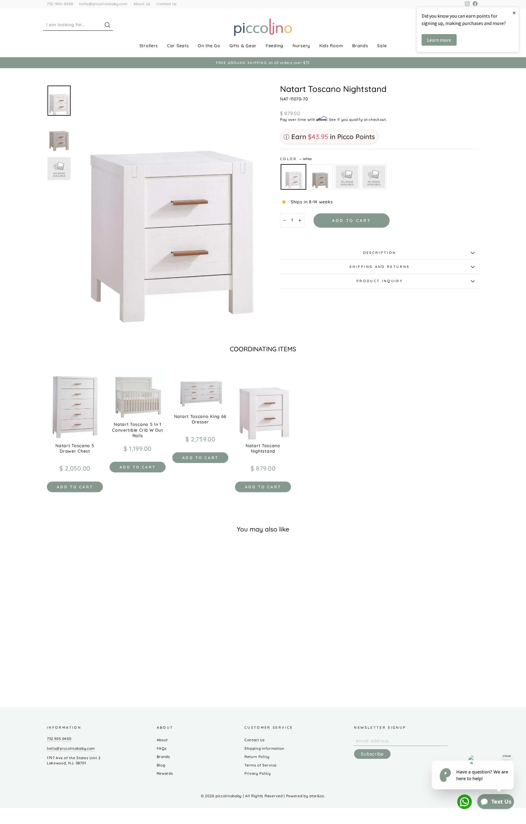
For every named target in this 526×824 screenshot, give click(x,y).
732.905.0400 (59, 738)
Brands (360, 45)
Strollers (148, 45)
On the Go (209, 45)
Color (296, 159)
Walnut (347, 177)
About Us (142, 4)
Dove (320, 177)
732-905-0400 (60, 4)
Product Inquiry (379, 281)
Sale (382, 45)
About (162, 740)
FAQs (162, 748)
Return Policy (257, 756)
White (293, 177)
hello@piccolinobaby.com (103, 4)
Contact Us (166, 4)
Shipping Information (264, 748)
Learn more (439, 40)
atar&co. (317, 796)
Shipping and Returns (379, 267)
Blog (161, 765)
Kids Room (331, 45)
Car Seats (178, 45)
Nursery (301, 45)
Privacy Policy (257, 773)
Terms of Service (260, 765)
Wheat (374, 177)
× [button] (514, 12)
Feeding (274, 45)
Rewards (165, 773)
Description (379, 253)
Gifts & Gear (243, 45)
